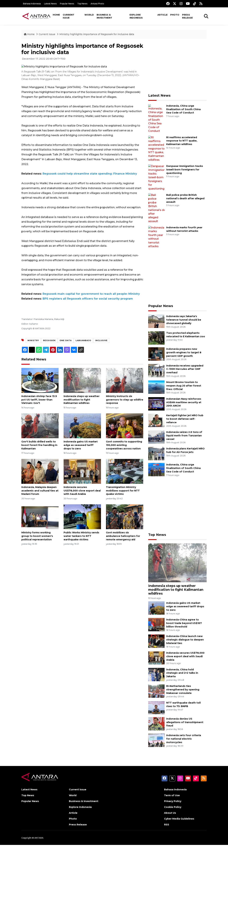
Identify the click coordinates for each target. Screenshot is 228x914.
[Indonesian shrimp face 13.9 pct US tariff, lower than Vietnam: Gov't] (40, 380)
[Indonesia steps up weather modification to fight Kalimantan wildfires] (82, 380)
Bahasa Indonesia (32, 3)
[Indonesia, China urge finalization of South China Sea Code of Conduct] (156, 118)
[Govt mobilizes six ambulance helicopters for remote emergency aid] (124, 516)
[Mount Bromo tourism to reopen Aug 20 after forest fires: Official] (156, 386)
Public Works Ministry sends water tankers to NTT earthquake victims (81, 536)
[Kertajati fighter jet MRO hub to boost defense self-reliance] (156, 420)
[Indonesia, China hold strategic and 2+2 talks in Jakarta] (156, 674)
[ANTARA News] (36, 16)
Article (162, 14)
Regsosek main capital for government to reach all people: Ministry (91, 293)
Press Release (187, 16)
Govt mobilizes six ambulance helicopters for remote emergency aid (123, 536)
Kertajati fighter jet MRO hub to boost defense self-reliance (184, 419)
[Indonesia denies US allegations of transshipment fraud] (156, 723)
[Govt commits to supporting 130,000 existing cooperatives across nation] (124, 425)
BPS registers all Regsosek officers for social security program (88, 298)
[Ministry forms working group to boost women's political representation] (40, 516)
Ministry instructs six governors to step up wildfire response (124, 400)
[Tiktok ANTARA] (194, 3)
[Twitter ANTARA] (174, 3)
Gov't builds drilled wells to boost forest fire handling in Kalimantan (39, 445)
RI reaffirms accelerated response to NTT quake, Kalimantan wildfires (181, 141)
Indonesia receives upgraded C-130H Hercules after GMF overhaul (184, 369)
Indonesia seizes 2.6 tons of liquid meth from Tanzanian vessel (184, 436)
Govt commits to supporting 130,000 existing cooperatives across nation (124, 445)
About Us (170, 812)
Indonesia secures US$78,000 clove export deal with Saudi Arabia (82, 491)
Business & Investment (104, 16)
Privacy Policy (172, 801)
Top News (82, 3)
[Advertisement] (177, 66)
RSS (166, 824)
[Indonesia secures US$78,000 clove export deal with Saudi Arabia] (82, 471)
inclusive (101, 340)
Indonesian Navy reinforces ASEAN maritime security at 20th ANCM (183, 402)
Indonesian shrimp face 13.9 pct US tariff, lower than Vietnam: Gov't (39, 400)
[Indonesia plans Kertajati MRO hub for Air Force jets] (156, 453)
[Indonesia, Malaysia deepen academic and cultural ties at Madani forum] (40, 471)
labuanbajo (83, 340)
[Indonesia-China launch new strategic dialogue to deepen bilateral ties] (156, 641)
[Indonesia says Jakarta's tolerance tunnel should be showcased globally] (156, 321)
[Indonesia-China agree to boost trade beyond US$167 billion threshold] (156, 624)
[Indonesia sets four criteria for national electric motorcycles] (156, 740)
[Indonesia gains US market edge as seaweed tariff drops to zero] (82, 425)
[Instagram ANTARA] (181, 3)
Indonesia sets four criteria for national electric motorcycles (183, 739)
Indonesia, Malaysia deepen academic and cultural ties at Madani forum (39, 491)
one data (66, 340)
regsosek (49, 340)
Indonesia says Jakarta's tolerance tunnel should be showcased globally (183, 320)
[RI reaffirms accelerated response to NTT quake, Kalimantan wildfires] (156, 148)
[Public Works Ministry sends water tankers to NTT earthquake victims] (82, 516)
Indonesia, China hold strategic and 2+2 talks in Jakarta (182, 673)
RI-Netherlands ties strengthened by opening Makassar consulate (182, 690)
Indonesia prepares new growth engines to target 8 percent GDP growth (183, 352)
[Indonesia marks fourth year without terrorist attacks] (156, 236)
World (89, 14)
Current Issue (68, 16)
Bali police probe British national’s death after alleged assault (185, 198)
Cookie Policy (172, 807)
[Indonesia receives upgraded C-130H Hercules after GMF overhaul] (156, 370)
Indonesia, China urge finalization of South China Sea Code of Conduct (183, 109)
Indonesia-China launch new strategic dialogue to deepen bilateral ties (185, 640)
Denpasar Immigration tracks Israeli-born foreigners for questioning (184, 170)
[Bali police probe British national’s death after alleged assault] (156, 208)
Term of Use (172, 795)
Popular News (67, 3)
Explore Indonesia (136, 16)
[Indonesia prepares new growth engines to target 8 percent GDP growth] (156, 353)
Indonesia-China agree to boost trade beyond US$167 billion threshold (184, 623)
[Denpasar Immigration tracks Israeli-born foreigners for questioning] (156, 177)
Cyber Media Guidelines (179, 818)
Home (56, 14)
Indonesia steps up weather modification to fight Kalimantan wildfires (81, 400)
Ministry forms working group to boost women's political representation (37, 536)
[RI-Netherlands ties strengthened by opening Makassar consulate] (156, 690)
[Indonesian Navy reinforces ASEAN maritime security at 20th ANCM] (156, 403)
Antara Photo (97, 3)
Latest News (50, 3)
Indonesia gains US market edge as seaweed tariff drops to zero (81, 445)
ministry (33, 340)
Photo (174, 14)
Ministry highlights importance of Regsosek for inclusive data (96, 34)
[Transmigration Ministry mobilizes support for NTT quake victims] (124, 471)
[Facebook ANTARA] (168, 3)
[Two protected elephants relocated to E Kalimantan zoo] (156, 337)
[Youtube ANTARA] (188, 3)
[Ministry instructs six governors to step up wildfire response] (124, 380)
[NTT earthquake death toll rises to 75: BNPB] (156, 707)
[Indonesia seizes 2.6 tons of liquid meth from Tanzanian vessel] (156, 436)
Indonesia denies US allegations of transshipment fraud (184, 722)
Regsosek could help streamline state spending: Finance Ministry (90, 173)
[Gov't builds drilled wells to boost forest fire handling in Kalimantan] (40, 425)
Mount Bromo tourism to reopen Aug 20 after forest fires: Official (183, 386)
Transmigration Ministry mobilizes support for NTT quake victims (123, 491)
